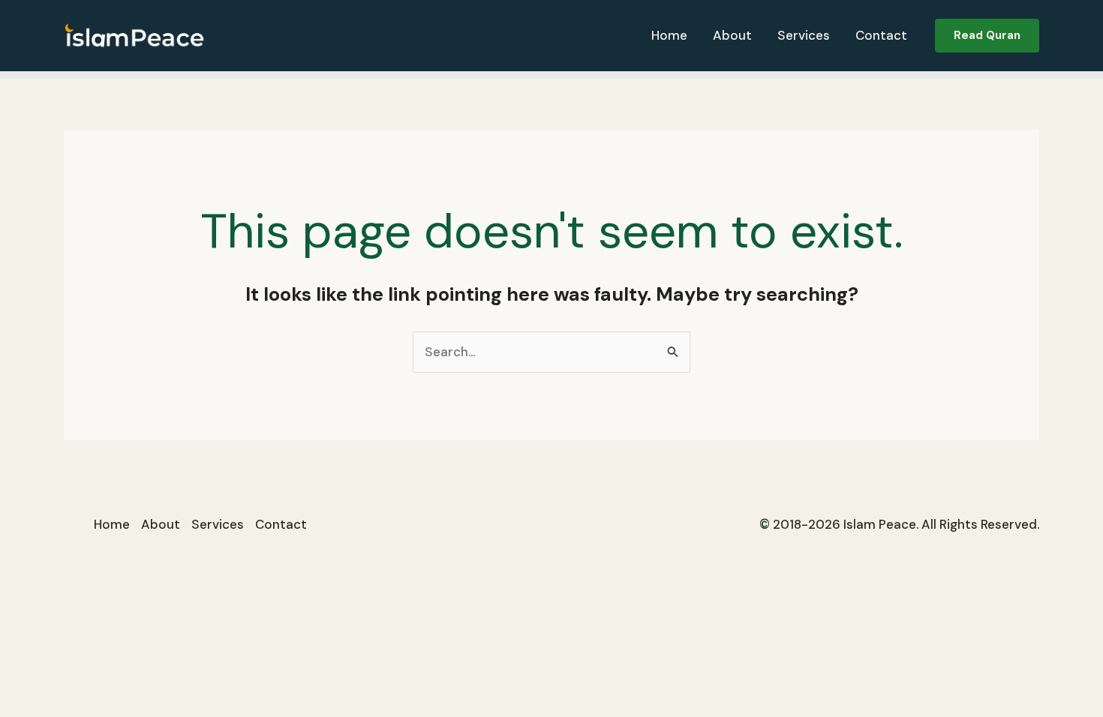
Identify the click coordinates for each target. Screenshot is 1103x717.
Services (803, 35)
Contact (881, 35)
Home (669, 35)
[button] (987, 35)
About (732, 35)
